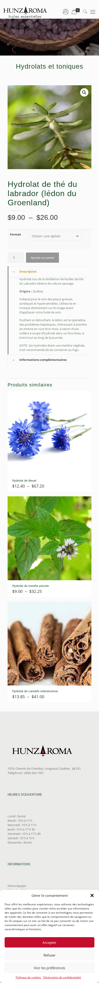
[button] (92, 895)
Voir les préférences (49, 967)
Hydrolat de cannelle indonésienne (35, 691)
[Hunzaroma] (25, 11)
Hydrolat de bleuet (24, 480)
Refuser (49, 955)
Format (15, 234)
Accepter (49, 942)
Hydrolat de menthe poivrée (30, 586)
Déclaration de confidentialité (62, 977)
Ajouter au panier (42, 258)
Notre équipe (17, 886)
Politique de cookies (28, 977)
